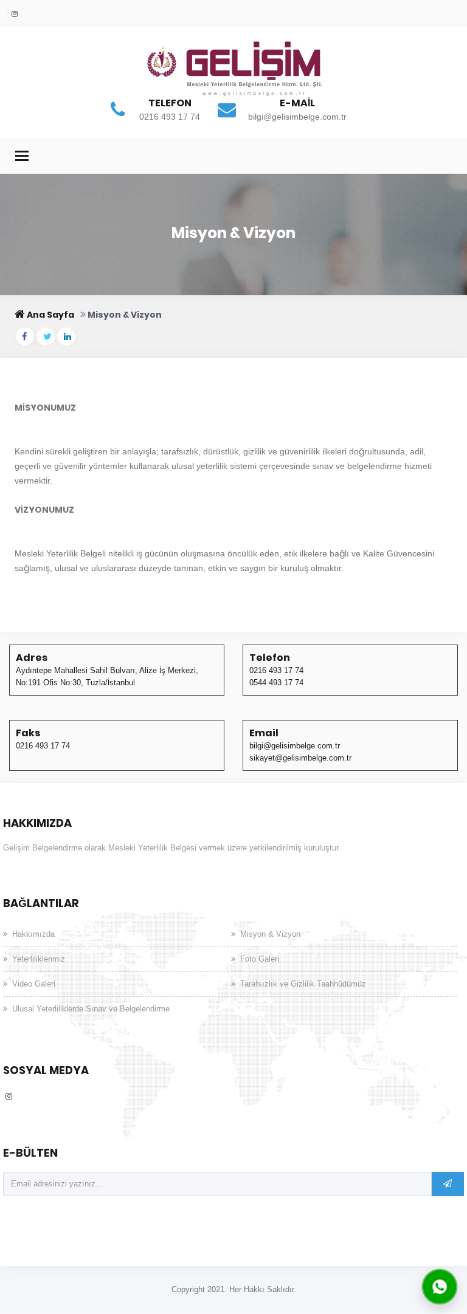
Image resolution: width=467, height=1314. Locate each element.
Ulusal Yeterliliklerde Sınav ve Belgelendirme (91, 1008)
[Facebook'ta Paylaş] (25, 336)
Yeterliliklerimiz (38, 958)
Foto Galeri (259, 958)
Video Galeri (33, 983)
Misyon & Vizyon (270, 934)
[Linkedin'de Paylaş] (66, 336)
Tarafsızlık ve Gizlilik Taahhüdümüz (303, 983)
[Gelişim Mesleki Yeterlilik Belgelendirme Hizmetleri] (233, 72)
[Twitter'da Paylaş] (45, 336)
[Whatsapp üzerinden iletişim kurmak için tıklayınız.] (440, 1286)
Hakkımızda (33, 934)
